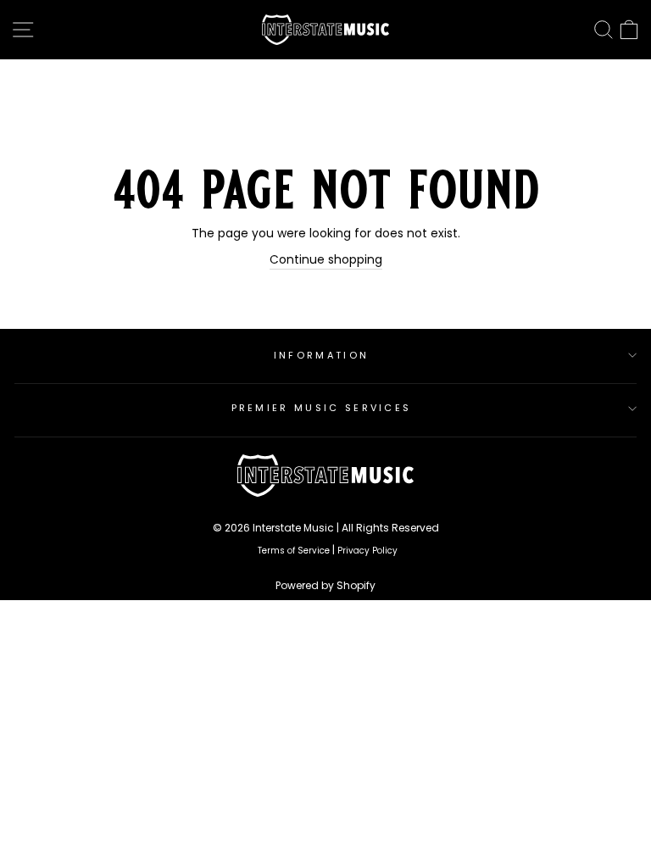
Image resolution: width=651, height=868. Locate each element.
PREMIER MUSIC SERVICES (321, 408)
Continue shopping (326, 260)
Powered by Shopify (325, 585)
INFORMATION (321, 355)
